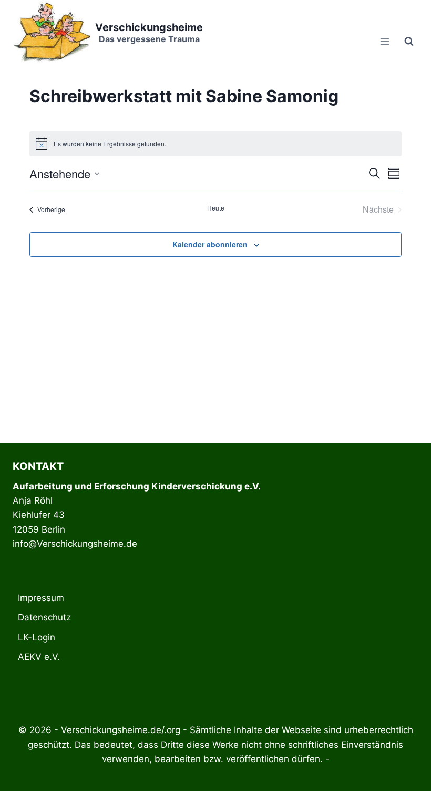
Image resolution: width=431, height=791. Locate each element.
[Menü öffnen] (384, 41)
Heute (215, 208)
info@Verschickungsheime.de (75, 543)
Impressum (41, 598)
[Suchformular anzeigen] (408, 41)
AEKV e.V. (39, 657)
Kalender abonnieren (210, 244)
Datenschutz (44, 617)
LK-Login (36, 637)
